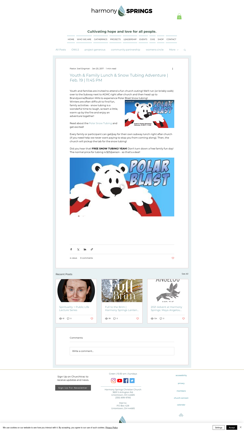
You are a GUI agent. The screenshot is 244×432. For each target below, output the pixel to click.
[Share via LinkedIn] (85, 249)
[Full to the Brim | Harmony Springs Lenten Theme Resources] (122, 290)
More (172, 49)
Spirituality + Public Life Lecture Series (74, 308)
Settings (218, 427)
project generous (95, 49)
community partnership (125, 49)
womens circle (155, 49)
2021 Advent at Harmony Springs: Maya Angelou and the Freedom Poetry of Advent (166, 308)
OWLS (75, 49)
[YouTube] (119, 380)
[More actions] (172, 68)
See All (185, 274)
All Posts (61, 49)
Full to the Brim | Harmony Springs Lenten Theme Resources (121, 308)
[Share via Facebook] (71, 249)
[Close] (240, 427)
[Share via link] (92, 249)
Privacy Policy (111, 427)
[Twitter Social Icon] (132, 380)
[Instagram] (113, 380)
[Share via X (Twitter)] (78, 249)
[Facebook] (125, 380)
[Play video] (122, 187)
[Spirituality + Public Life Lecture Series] (76, 290)
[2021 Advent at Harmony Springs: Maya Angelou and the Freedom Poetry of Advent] (167, 290)
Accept (232, 427)
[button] (179, 16)
